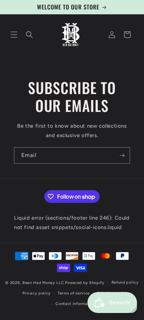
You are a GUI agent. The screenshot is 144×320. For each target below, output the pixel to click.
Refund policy (125, 282)
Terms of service (74, 293)
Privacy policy (36, 293)
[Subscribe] (122, 155)
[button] (14, 34)
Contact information (75, 303)
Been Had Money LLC (43, 282)
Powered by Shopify (85, 282)
